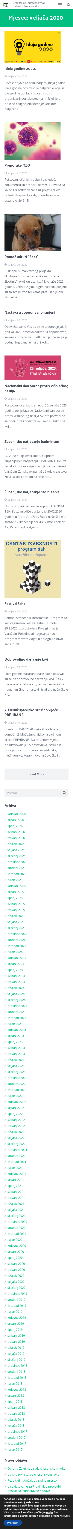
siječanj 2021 (16, 1216)
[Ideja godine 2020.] (36, 47)
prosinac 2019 (17, 1294)
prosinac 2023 (17, 1006)
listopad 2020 (16, 1234)
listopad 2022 (16, 1090)
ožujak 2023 (15, 1060)
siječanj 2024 (16, 1000)
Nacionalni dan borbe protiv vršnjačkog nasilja (36, 388)
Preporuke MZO (17, 165)
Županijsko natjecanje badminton (31, 442)
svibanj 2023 (16, 1048)
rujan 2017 (14, 1449)
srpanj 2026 (15, 820)
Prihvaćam (12, 1522)
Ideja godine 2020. (20, 69)
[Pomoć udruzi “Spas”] (36, 232)
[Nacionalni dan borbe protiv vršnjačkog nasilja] (36, 367)
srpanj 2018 (15, 1396)
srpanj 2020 (15, 1252)
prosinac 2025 (17, 862)
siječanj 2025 (16, 928)
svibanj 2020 (16, 1264)
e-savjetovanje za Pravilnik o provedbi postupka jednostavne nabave (34, 1488)
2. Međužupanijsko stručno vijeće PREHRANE (31, 712)
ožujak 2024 (15, 988)
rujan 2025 (14, 880)
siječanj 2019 (16, 1360)
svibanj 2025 (16, 904)
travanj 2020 (16, 1270)
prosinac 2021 (17, 1150)
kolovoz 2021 (16, 1174)
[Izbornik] (60, 4)
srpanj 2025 (15, 892)
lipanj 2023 (15, 1042)
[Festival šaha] (36, 569)
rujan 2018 (14, 1384)
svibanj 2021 (16, 1192)
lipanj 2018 (15, 1402)
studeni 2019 (16, 1300)
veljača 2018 (16, 1425)
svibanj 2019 (16, 1336)
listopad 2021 (16, 1162)
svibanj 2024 (16, 976)
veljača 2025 (16, 922)
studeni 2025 (16, 868)
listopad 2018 (16, 1378)
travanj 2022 (16, 1126)
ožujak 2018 (15, 1419)
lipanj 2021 (15, 1186)
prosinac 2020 (17, 1222)
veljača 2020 (16, 1282)
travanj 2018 (16, 1413)
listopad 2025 (16, 874)
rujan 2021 (14, 1168)
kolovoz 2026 (16, 814)
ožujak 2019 (15, 1348)
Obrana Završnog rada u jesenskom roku (36, 1468)
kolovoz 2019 (16, 1318)
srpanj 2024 (15, 964)
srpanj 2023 (15, 1036)
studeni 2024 (16, 940)
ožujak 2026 (15, 844)
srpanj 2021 (15, 1180)
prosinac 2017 (17, 1431)
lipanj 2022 (15, 1114)
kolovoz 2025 (16, 886)
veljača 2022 (16, 1138)
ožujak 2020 (15, 1276)
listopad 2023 (16, 1018)
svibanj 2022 (16, 1120)
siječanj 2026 (16, 856)
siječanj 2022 (16, 1144)
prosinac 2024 (17, 934)
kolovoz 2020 (16, 1246)
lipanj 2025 (15, 898)
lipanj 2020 (15, 1258)
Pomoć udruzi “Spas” (21, 257)
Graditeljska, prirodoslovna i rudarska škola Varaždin (29, 4)
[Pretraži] (68, 4)
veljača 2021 (16, 1210)
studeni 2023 (16, 1012)
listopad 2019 (16, 1306)
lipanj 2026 (15, 826)
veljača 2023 (16, 1066)
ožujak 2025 (15, 916)
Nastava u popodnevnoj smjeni (29, 313)
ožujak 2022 (15, 1132)
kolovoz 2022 (16, 1102)
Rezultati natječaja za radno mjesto (32, 1480)
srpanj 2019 (15, 1324)
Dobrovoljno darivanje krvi (26, 659)
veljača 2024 (16, 994)
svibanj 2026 (16, 832)
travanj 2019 (16, 1342)
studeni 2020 (16, 1228)
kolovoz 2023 (16, 1030)
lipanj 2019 (15, 1330)
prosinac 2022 (17, 1078)
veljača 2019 (16, 1354)
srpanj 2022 (15, 1108)
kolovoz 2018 (16, 1390)
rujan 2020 (14, 1240)
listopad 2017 (16, 1443)
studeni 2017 (16, 1437)
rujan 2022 (14, 1096)
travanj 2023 (16, 1054)
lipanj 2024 (15, 970)
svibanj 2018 (16, 1408)
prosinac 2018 (17, 1366)
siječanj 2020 (16, 1288)
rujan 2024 (14, 952)
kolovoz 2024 (16, 958)
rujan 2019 (14, 1312)
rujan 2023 (14, 1024)
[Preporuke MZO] (36, 141)
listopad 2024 (16, 946)
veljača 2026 (16, 850)
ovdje (49, 1512)
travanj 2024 (16, 982)
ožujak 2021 (15, 1204)
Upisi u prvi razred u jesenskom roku (33, 1474)
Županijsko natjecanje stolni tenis (31, 492)
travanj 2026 (16, 838)
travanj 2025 (16, 910)
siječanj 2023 (16, 1072)
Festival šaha (14, 604)
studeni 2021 (16, 1156)
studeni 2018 (16, 1372)
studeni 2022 (16, 1084)
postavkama (59, 1509)
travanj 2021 (16, 1198)
